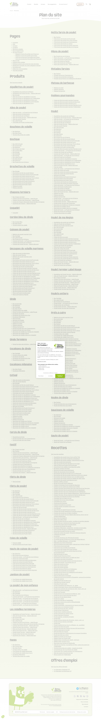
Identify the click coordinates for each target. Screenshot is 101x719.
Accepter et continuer (60, 376)
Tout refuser (40, 375)
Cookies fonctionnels (42, 365)
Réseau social (41, 368)
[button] (3, 716)
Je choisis (50, 375)
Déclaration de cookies (41, 361)
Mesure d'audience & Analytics (44, 367)
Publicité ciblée (41, 369)
